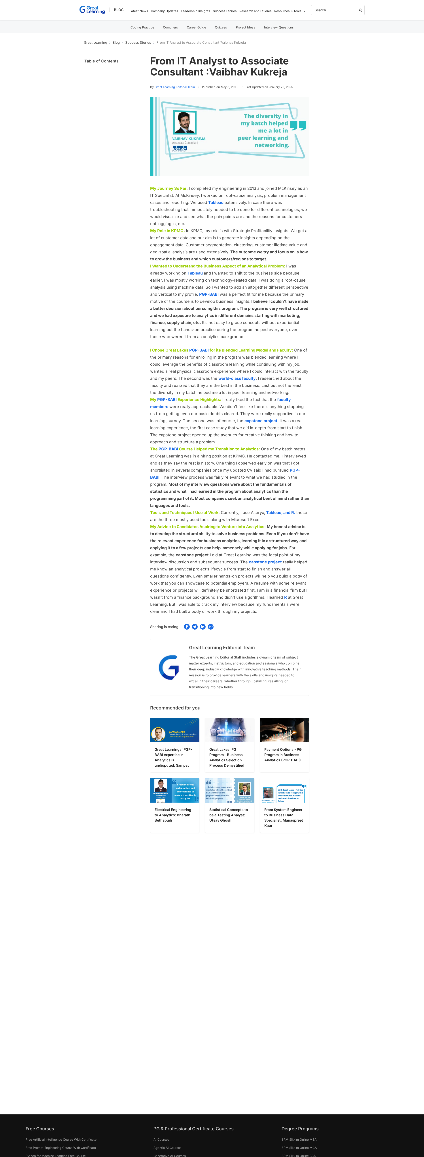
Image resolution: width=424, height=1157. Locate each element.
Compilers (170, 27)
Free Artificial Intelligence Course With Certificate (61, 1139)
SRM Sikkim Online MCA (299, 1147)
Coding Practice (142, 27)
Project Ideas (245, 27)
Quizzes (221, 27)
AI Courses (161, 1139)
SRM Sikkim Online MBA (299, 1139)
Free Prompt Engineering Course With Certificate (61, 1147)
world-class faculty (237, 378)
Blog (119, 10)
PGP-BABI (199, 350)
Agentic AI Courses (167, 1147)
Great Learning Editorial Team (175, 87)
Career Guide (196, 27)
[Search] (360, 10)
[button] (303, 11)
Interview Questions (279, 27)
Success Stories (138, 42)
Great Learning (95, 42)
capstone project (260, 420)
